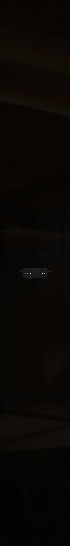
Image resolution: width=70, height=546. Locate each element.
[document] (35, 273)
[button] (45, 269)
